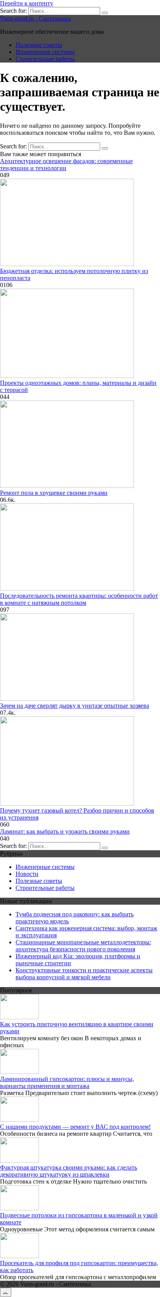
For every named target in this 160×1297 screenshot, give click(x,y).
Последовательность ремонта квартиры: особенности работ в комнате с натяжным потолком (79, 599)
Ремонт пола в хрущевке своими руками (54, 492)
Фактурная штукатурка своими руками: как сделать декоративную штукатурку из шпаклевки (68, 1171)
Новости (27, 873)
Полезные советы (39, 45)
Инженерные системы (45, 52)
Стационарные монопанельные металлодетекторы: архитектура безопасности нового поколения (83, 945)
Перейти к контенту (26, 3)
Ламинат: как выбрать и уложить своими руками (65, 831)
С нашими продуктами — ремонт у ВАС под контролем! (75, 1126)
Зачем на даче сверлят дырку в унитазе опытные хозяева (74, 705)
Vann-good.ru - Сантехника (35, 18)
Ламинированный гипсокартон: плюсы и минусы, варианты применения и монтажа (67, 1082)
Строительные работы (45, 59)
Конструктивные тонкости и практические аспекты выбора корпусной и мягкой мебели (84, 973)
